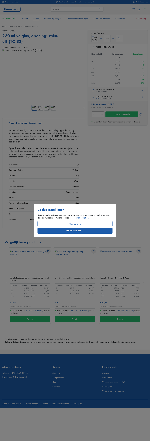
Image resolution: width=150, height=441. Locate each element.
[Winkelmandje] (145, 9)
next (143, 283)
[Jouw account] (139, 9)
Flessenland (8, 31)
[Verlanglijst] (133, 9)
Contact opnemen (142, 2)
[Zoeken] (100, 9)
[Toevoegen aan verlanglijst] (140, 114)
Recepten (56, 386)
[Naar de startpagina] (11, 8)
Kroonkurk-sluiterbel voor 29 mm (114, 278)
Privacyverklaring (31, 404)
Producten (10, 18)
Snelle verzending (11, 2)
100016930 (99, 98)
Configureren (75, 224)
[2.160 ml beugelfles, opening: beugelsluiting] (75, 262)
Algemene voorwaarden (11, 404)
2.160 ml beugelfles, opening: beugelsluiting (75, 278)
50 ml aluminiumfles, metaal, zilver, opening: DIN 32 (29, 279)
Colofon (44, 404)
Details (30, 319)
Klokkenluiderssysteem (60, 404)
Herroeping (77, 404)
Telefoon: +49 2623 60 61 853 (15, 373)
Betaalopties (107, 386)
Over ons (56, 373)
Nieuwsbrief (107, 377)
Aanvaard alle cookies (75, 231)
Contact (105, 373)
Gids (54, 382)
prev (6, 283)
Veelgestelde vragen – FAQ (113, 382)
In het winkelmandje (122, 114)
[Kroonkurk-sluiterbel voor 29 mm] (120, 262)
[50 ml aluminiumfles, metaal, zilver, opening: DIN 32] (30, 262)
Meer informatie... (81, 217)
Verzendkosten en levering (113, 391)
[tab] (18, 124)
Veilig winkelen (58, 377)
